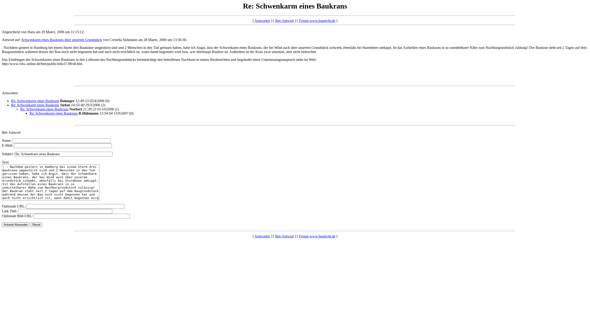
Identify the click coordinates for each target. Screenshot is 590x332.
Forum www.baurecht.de (317, 21)
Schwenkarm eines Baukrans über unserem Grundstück (61, 40)
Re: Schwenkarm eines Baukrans (35, 101)
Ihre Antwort (284, 21)
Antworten (262, 21)
